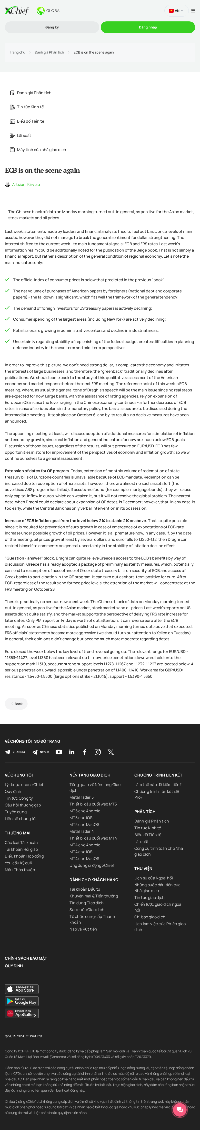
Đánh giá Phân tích (49, 52)
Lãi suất (24, 135)
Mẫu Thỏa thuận (20, 869)
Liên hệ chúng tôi (20, 818)
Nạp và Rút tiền (83, 929)
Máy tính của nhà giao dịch (41, 149)
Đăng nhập (148, 27)
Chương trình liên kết (158, 775)
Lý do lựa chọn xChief (24, 784)
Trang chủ (17, 52)
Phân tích (145, 811)
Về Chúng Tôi (18, 741)
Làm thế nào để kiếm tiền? (158, 784)
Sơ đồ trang (47, 741)
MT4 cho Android (85, 845)
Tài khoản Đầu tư (85, 889)
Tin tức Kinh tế (30, 106)
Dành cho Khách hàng (94, 879)
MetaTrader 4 (81, 831)
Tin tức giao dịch (149, 897)
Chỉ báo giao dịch (149, 917)
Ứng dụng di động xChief (92, 865)
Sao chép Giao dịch (87, 909)
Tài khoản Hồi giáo (21, 849)
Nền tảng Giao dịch (90, 775)
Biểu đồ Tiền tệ (30, 121)
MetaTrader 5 (81, 797)
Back (19, 703)
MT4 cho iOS (81, 851)
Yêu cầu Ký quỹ (18, 863)
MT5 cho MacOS (84, 824)
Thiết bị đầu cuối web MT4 (93, 838)
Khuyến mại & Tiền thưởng (94, 896)
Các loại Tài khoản (21, 842)
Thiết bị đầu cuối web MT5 (93, 804)
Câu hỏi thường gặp (23, 805)
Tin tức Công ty (19, 798)
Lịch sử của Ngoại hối (153, 878)
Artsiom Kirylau (26, 184)
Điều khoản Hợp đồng (24, 856)
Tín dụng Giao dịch (87, 902)
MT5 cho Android (85, 811)
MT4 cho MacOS (84, 858)
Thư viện (143, 868)
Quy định (13, 791)
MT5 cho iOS (81, 817)
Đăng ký (52, 27)
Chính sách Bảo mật (26, 958)
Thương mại (17, 833)
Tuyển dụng (16, 811)
